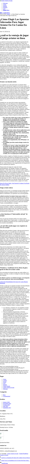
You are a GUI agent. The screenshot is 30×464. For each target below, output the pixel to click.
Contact (5, 380)
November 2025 (7, 403)
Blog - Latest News (5, 12)
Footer (4, 382)
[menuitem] (16, 3)
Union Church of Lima (8, 387)
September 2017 (7, 407)
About (4, 379)
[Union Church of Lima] (6, 0)
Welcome (5, 389)
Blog (4, 395)
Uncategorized (6, 396)
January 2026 (6, 402)
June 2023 (5, 406)
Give (4, 383)
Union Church (6, 386)
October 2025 (6, 405)
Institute (5, 384)
